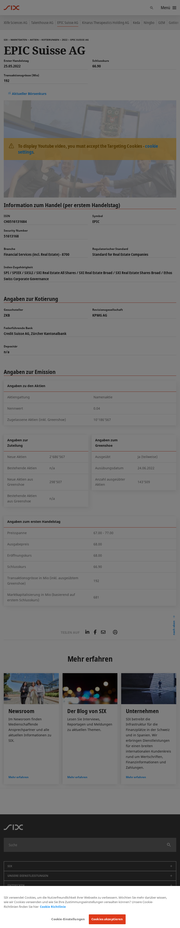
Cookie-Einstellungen (68, 919)
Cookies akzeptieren (107, 919)
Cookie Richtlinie (53, 907)
